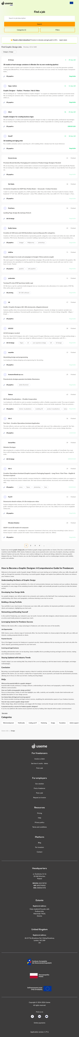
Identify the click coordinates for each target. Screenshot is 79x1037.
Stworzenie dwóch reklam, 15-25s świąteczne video (21, 501)
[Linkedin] (39, 1016)
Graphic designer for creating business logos (18, 117)
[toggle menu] (75, 3)
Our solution (39, 784)
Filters (57, 30)
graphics (21, 268)
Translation (62, 723)
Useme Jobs (5, 731)
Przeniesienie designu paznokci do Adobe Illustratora (21, 379)
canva (20, 487)
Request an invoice (39, 797)
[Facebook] (32, 1016)
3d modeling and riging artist (13, 141)
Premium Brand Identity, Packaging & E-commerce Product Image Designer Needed (32, 163)
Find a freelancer (39, 788)
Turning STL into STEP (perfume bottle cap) (18, 283)
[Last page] (53, 545)
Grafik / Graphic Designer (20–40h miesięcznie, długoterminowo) (25, 307)
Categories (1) (21, 30)
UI (28, 343)
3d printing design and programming (15, 357)
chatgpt (21, 242)
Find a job (39, 768)
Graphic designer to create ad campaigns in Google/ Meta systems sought (28, 257)
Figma (21, 343)
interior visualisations (25, 409)
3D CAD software (24, 292)
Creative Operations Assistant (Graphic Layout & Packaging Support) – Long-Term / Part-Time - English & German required (39, 474)
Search (39, 24)
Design (53, 723)
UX (51, 343)
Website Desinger (9, 447)
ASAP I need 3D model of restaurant (15, 527)
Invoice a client (39, 759)
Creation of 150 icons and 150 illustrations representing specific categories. (29, 233)
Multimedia (21, 723)
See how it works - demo (39, 763)
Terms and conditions (39, 827)
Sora (45, 487)
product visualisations (53, 409)
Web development (8, 723)
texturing (66, 409)
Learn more (63, 40)
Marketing (44, 723)
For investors (39, 847)
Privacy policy (39, 822)
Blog (39, 843)
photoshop (41, 242)
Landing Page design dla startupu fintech (17, 213)
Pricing (39, 813)
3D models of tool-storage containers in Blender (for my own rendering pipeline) (30, 64)
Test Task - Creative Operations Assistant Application (21, 423)
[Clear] (72, 18)
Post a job (39, 793)
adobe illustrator (24, 385)
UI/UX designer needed (11, 333)
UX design (59, 343)
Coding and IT (33, 723)
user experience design (39, 343)
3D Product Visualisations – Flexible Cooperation (20, 399)
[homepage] (6, 2)
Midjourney (30, 242)
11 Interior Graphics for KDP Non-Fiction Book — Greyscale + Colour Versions (30, 189)
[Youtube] (46, 1016)
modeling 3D (39, 409)
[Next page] (48, 545)
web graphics (32, 268)
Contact (39, 852)
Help (39, 818)
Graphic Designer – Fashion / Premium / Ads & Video (21, 90)
